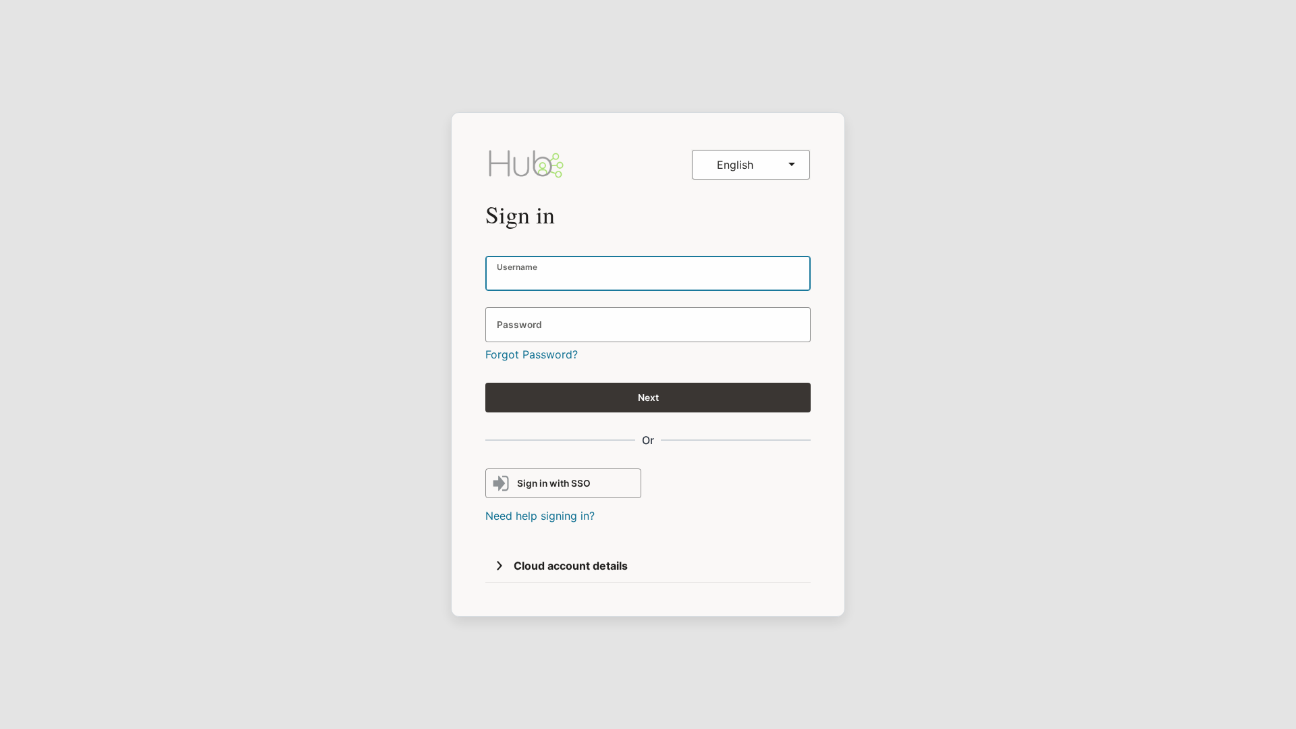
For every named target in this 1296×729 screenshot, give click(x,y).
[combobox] (751, 165)
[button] (499, 565)
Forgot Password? (531, 354)
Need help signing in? (540, 515)
